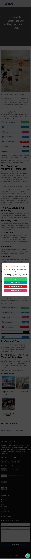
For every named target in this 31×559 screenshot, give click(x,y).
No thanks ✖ (15, 294)
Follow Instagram (16, 290)
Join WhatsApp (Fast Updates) (16, 279)
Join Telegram (16, 282)
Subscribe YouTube (16, 286)
